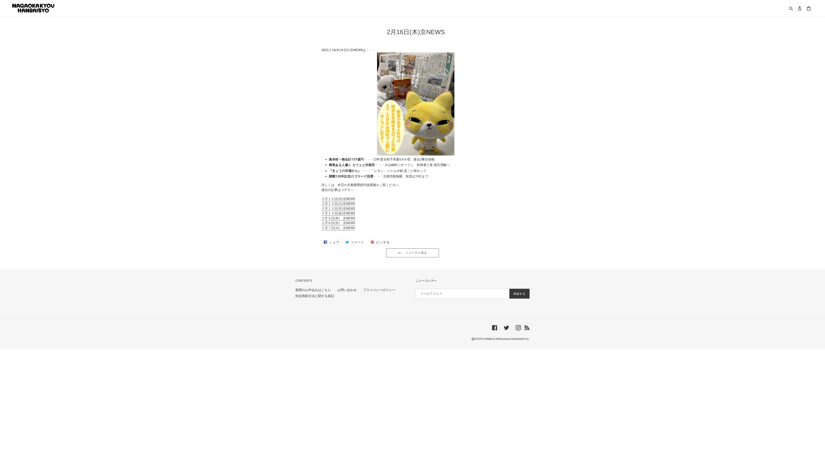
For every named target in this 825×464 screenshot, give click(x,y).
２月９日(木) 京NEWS (338, 218)
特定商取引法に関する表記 (314, 296)
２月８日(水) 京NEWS (338, 223)
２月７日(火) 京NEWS (338, 228)
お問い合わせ (347, 290)
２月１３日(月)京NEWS (338, 209)
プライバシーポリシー (379, 290)
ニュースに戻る (416, 252)
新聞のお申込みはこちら (313, 290)
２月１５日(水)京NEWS (338, 199)
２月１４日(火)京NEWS (338, 204)
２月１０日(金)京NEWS (338, 213)
